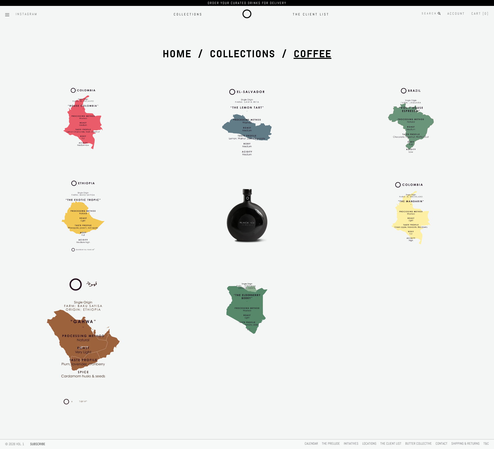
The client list (390, 443)
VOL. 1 (20, 444)
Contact (441, 443)
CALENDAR (311, 443)
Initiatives (351, 443)
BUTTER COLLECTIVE (418, 443)
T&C (486, 443)
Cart (480, 13)
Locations (369, 443)
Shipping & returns (465, 443)
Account (456, 13)
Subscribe (37, 444)
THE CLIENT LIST (311, 14)
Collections (188, 14)
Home (177, 54)
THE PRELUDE (331, 443)
